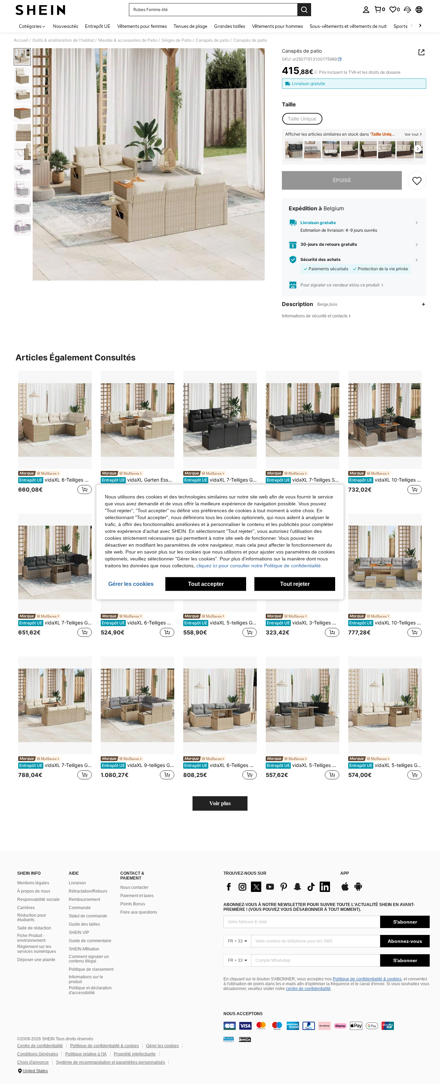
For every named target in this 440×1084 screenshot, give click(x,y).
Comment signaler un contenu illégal (89, 959)
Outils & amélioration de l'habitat (63, 40)
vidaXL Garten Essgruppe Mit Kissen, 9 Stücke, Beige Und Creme (138, 480)
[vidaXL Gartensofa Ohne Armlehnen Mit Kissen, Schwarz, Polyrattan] (331, 149)
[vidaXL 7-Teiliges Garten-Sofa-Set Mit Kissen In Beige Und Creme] (55, 705)
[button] (407, 10)
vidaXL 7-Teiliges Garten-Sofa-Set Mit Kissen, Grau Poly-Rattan (55, 622)
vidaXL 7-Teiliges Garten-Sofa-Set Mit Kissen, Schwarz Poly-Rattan (220, 480)
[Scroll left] (411, 26)
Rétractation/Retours (88, 891)
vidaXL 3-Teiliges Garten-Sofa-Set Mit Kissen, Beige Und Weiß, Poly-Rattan (303, 622)
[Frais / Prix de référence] (316, 72)
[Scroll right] (420, 26)
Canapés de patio (212, 40)
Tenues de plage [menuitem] (190, 26)
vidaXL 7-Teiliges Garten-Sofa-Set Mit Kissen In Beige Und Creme (55, 765)
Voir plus (220, 803)
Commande (80, 907)
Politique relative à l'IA (86, 1054)
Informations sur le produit (86, 979)
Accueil (21, 40)
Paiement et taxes (137, 895)
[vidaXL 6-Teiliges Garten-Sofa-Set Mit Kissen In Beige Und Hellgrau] (220, 705)
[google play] (358, 889)
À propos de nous (33, 891)
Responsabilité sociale (38, 899)
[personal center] (366, 10)
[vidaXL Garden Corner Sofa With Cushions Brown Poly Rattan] (386, 149)
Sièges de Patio (176, 40)
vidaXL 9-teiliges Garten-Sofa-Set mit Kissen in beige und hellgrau (138, 765)
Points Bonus (132, 904)
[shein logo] (40, 9)
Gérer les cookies (162, 1045)
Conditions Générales (37, 1054)
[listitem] (293, 149)
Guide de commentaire (90, 940)
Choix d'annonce (33, 1062)
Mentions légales (33, 883)
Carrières (26, 907)
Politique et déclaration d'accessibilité (90, 990)
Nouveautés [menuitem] (65, 26)
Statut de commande (88, 916)
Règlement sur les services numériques (36, 949)
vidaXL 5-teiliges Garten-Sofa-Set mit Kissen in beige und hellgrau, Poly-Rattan (220, 622)
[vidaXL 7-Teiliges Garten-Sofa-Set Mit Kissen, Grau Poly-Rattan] (55, 563)
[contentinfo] (326, 1026)
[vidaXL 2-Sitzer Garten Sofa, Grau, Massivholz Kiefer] (312, 149)
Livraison (77, 883)
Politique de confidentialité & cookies (367, 979)
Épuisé (342, 180)
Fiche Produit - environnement (31, 938)
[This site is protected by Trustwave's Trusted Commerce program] (228, 1039)
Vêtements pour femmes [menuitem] (142, 26)
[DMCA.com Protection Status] (245, 1039)
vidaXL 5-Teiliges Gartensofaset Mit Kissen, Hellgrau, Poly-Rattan (303, 765)
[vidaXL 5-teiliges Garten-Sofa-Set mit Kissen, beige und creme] (385, 705)
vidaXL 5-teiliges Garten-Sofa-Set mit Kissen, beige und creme (385, 765)
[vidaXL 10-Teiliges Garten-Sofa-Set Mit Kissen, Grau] (385, 420)
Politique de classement (91, 969)
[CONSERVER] (417, 180)
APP (344, 873)
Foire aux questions (138, 912)
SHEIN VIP (79, 932)
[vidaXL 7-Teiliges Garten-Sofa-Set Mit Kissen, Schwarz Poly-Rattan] (220, 420)
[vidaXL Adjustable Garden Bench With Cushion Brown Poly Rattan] (368, 149)
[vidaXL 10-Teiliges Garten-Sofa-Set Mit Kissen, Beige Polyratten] (385, 563)
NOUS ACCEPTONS (243, 1014)
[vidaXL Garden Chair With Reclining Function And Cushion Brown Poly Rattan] (349, 149)
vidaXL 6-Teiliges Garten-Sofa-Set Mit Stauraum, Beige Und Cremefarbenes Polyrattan (55, 480)
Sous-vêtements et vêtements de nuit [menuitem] (348, 26)
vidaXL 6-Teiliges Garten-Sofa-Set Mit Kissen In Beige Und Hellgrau (220, 765)
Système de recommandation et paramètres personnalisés (110, 1062)
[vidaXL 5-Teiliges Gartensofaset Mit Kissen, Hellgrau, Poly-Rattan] (302, 705)
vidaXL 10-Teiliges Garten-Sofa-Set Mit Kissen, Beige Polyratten (385, 622)
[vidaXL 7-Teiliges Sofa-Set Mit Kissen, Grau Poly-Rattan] (302, 420)
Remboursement (84, 899)
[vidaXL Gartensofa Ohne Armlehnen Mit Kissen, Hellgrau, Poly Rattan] (293, 149)
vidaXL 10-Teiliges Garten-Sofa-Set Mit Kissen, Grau (385, 480)
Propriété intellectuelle (135, 1054)
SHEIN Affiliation (84, 949)
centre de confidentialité (308, 988)
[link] (379, 9)
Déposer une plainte (36, 959)
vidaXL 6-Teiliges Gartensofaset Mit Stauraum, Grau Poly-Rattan (138, 622)
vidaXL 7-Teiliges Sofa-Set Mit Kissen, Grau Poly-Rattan (303, 480)
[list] (278, 887)
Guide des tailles (84, 924)
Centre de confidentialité (40, 1045)
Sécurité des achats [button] (320, 259)
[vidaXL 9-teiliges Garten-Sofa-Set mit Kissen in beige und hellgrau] (137, 705)
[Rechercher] (304, 9)
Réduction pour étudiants (31, 918)
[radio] (302, 119)
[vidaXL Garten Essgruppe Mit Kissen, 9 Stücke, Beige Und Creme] (137, 420)
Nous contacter (134, 887)
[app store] (345, 889)
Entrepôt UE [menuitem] (97, 26)
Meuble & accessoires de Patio (127, 40)
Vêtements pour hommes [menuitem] (277, 26)
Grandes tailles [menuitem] (229, 26)
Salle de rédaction (34, 928)
